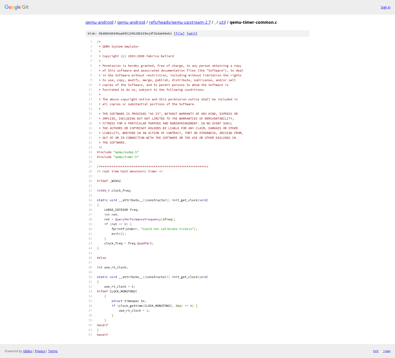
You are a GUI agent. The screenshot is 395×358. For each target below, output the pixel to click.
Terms (53, 351)
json (386, 351)
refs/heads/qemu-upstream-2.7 (180, 22)
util (222, 22)
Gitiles (27, 351)
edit (192, 33)
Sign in (385, 7)
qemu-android (99, 22)
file (179, 33)
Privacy (40, 351)
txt (376, 351)
